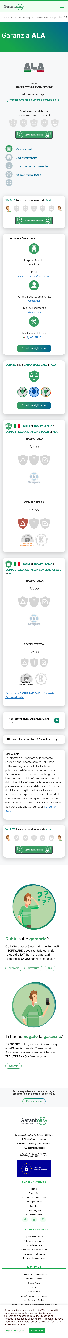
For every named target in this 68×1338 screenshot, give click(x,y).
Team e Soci (34, 1193)
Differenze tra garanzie (34, 1241)
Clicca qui (34, 300)
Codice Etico (34, 1292)
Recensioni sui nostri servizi (34, 1197)
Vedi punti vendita (26, 157)
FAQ (50, 968)
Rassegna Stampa (34, 1202)
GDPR (34, 1287)
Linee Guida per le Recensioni (34, 1296)
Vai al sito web (24, 149)
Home (34, 1189)
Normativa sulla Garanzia (34, 1254)
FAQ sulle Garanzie (34, 1245)
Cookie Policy (34, 1283)
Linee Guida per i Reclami (34, 1300)
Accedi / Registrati (34, 1210)
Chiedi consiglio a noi (34, 348)
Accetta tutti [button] (37, 1330)
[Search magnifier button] (66, 17)
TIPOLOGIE (14, 968)
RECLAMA (13, 1066)
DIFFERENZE (33, 968)
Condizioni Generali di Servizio (34, 1274)
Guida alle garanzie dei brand (34, 1250)
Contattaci (34, 1206)
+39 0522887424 (35, 337)
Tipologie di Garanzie (34, 1237)
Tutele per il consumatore (34, 1258)
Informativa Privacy (34, 1279)
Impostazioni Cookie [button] (16, 1330)
